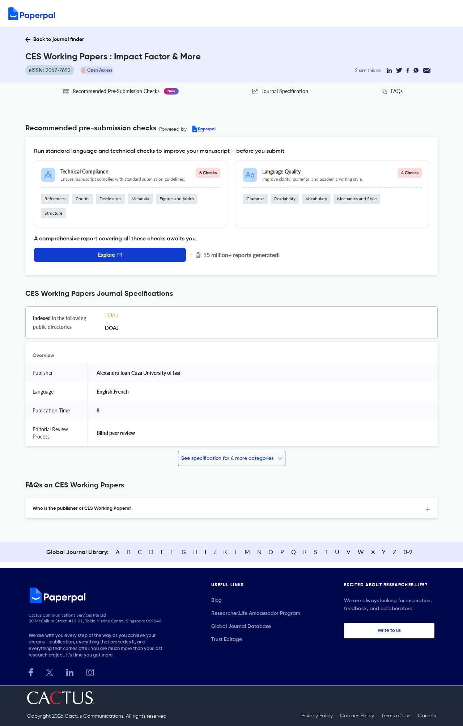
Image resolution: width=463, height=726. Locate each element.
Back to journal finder (58, 39)
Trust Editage (226, 639)
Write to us (389, 630)
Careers (427, 715)
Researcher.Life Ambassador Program (255, 613)
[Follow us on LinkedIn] (69, 671)
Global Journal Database (241, 626)
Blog (216, 600)
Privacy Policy (317, 715)
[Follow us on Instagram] (90, 671)
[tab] (231, 508)
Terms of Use (396, 715)
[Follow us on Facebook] (31, 671)
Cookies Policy (357, 715)
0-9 (408, 551)
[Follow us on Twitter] (49, 671)
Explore (106, 255)
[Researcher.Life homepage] (98, 595)
